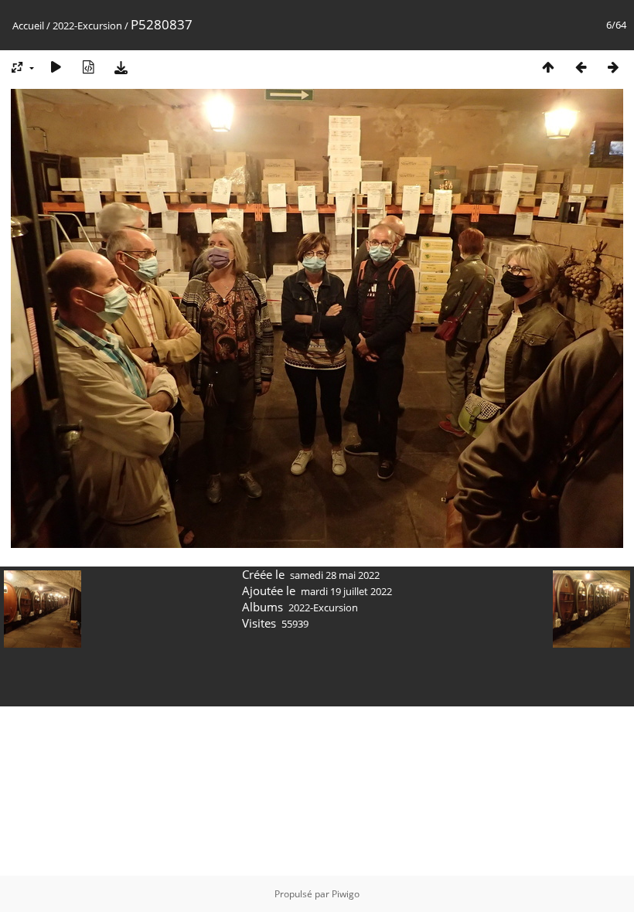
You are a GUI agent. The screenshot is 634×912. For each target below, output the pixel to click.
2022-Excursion (87, 25)
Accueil (28, 25)
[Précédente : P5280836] (580, 67)
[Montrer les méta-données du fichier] (88, 67)
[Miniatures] (548, 67)
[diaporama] (55, 67)
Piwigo (346, 893)
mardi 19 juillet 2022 (346, 591)
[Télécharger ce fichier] (120, 67)
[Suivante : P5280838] (613, 67)
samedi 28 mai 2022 (335, 575)
